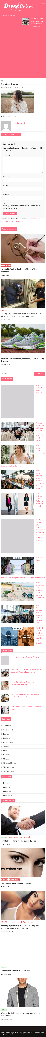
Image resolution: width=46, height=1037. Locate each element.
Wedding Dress (8, 771)
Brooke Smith (21, 87)
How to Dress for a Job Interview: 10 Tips (18, 841)
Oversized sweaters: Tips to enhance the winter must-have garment (12, 134)
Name (5, 177)
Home (5, 783)
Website (6, 194)
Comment (7, 155)
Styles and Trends (9, 763)
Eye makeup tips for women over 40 (16, 883)
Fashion (6, 734)
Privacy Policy (8, 795)
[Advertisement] (23, 54)
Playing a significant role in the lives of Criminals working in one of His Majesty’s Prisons (21, 315)
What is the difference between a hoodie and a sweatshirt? (20, 1014)
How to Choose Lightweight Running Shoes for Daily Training (22, 359)
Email (5, 186)
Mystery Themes (8, 1035)
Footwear (4, 355)
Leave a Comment (9, 116)
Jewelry (6, 746)
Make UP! (6, 751)
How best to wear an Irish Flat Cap (15, 971)
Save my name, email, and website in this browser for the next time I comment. (22, 207)
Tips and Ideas (6, 265)
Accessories (7, 726)
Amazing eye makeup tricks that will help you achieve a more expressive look (20, 927)
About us (6, 787)
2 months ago (34, 26)
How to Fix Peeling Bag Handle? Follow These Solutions (19, 270)
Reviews (4, 310)
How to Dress (8, 742)
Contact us (7, 791)
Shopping (6, 759)
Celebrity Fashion (9, 730)
